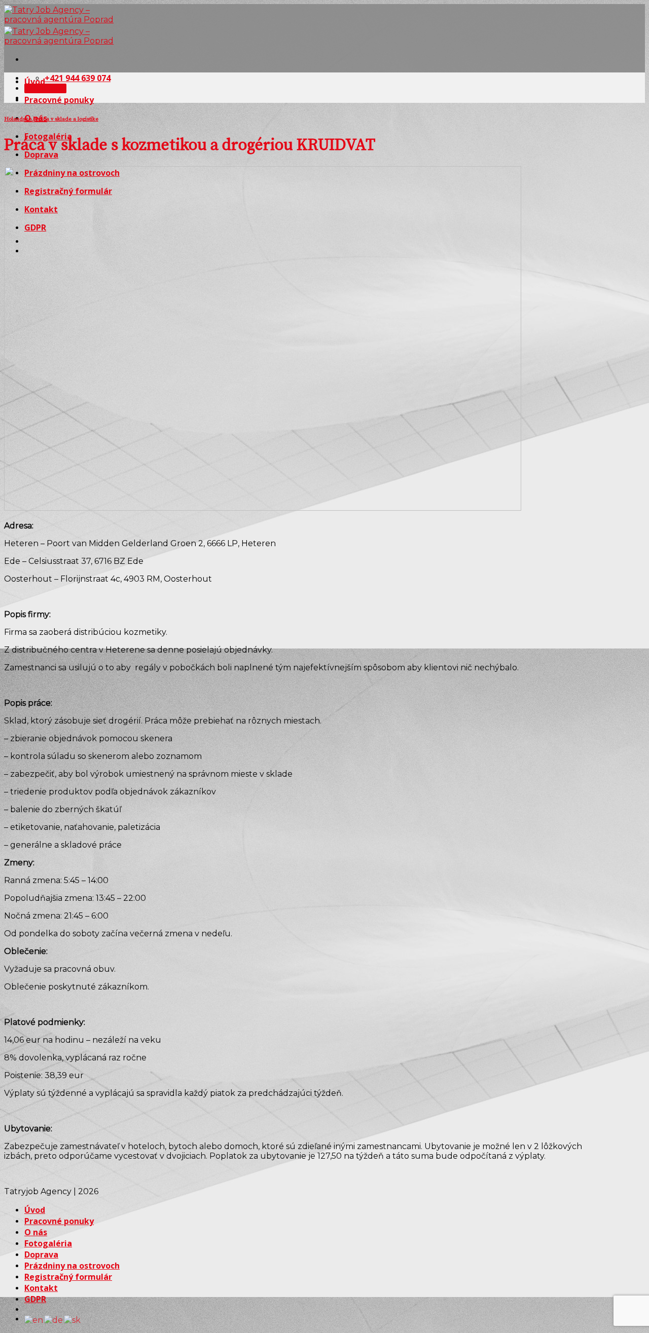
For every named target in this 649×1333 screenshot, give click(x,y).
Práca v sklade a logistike (66, 119)
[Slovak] (73, 1319)
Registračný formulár (68, 1276)
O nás (35, 1232)
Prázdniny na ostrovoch (72, 1265)
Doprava (41, 1254)
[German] (54, 1319)
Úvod (34, 81)
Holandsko (17, 119)
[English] (34, 1319)
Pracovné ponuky (59, 99)
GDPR (35, 1299)
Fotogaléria (48, 1243)
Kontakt (41, 1287)
